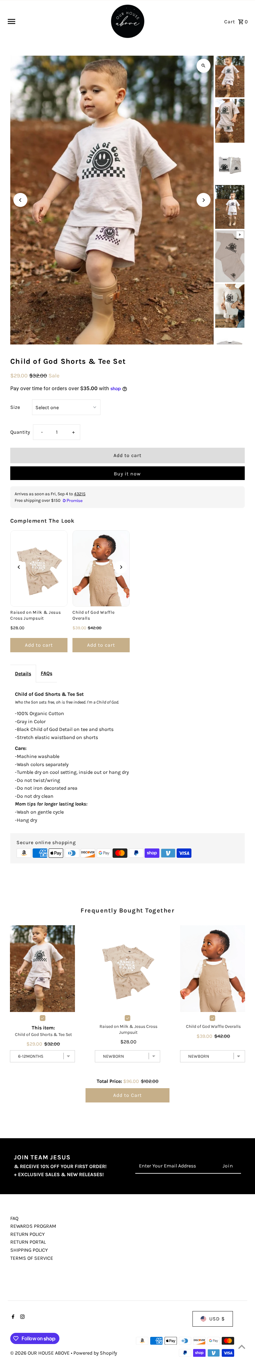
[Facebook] (12, 1317)
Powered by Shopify (95, 1353)
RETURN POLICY (27, 1234)
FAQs (46, 673)
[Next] (204, 200)
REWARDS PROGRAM (33, 1226)
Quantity (20, 432)
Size (15, 407)
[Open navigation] (56, 21)
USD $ (217, 1319)
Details (23, 674)
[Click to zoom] (204, 66)
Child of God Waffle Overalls (93, 615)
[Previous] (20, 200)
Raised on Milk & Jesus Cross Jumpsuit (35, 615)
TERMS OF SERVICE (31, 1258)
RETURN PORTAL (28, 1242)
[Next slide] (121, 567)
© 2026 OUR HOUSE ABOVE (40, 1353)
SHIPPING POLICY (29, 1250)
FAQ (14, 1218)
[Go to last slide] (19, 567)
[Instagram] (22, 1317)
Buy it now (127, 474)
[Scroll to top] (242, 1347)
